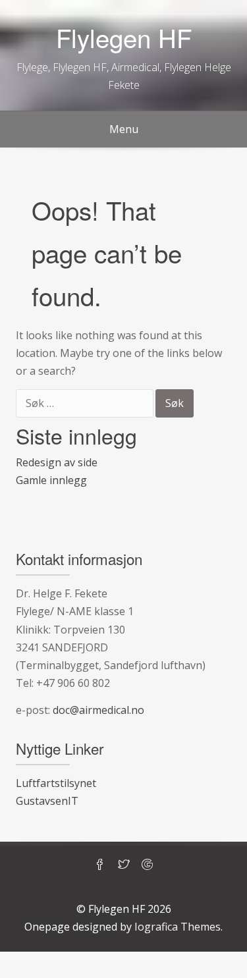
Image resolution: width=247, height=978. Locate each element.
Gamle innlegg (51, 480)
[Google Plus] (147, 865)
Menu (123, 129)
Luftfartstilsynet (56, 783)
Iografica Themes (177, 926)
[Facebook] (100, 865)
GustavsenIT (47, 801)
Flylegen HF (124, 37)
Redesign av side (56, 462)
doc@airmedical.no (98, 710)
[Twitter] (123, 865)
